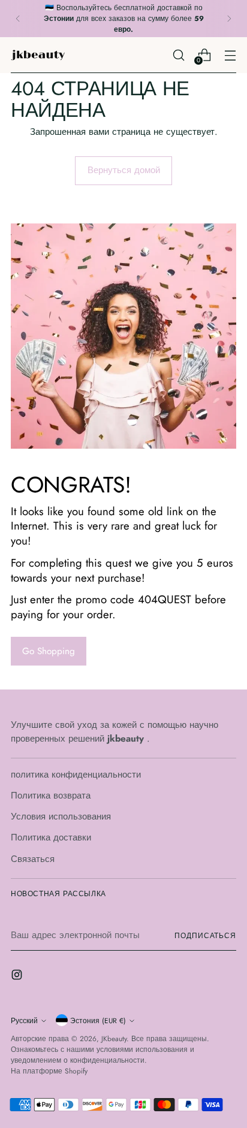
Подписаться (205, 935)
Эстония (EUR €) (98, 1020)
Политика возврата (51, 795)
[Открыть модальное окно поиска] (178, 55)
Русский (24, 1020)
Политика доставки (51, 837)
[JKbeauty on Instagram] (18, 977)
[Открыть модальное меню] (230, 55)
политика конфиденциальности (76, 774)
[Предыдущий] (18, 18)
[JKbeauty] (38, 55)
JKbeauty (113, 1038)
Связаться (33, 859)
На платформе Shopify (49, 1071)
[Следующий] (229, 18)
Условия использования (61, 816)
